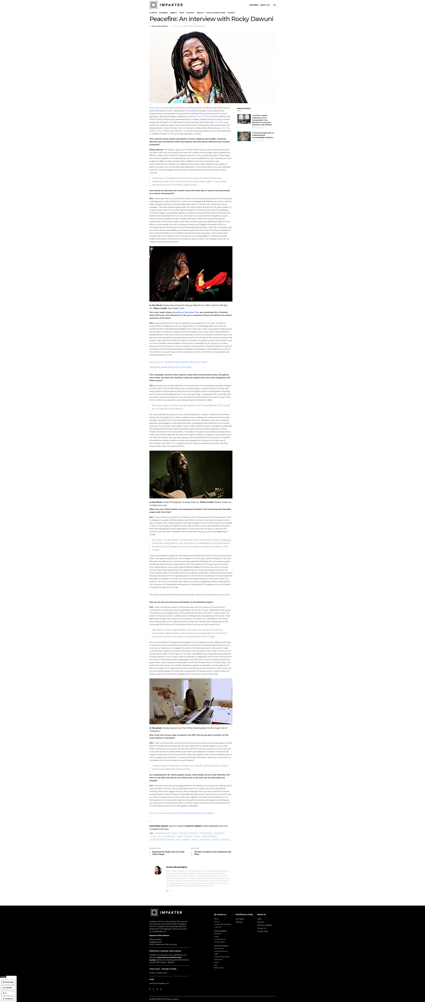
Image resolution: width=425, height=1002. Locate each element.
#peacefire (225, 595)
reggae (194, 839)
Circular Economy (220, 939)
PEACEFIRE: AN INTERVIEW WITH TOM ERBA (170, 367)
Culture (186, 26)
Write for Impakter (264, 925)
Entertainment (219, 948)
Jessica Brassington (160, 26)
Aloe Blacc (158, 131)
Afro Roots (183, 833)
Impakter (188, 836)
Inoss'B (197, 836)
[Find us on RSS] (161, 989)
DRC (159, 836)
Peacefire (219, 122)
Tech (181, 13)
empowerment (169, 836)
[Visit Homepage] (166, 5)
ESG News (240, 919)
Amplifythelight (206, 833)
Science (216, 962)
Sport (216, 965)
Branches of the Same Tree (185, 312)
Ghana (179, 836)
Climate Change (219, 942)
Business (163, 13)
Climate (153, 13)
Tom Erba (225, 128)
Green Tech (217, 927)
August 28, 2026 (258, 140)
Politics (190, 13)
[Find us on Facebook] (149, 989)
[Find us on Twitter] (153, 989)
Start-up (217, 921)
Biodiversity (218, 933)
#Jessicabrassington (162, 833)
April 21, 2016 (176, 26)
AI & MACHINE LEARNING (222, 924)
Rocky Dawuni (155, 108)
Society (231, 13)
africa (175, 833)
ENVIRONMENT (220, 931)
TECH (216, 919)
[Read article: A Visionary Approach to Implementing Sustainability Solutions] (244, 136)
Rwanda (216, 839)
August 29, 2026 (258, 127)
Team (259, 919)
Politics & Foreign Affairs (222, 957)
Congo (153, 836)
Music (191, 26)
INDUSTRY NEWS (221, 946)
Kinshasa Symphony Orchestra (162, 839)
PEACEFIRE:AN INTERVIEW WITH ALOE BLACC (186, 362)
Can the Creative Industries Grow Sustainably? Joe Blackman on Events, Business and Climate (261, 120)
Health (200, 13)
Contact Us (261, 928)
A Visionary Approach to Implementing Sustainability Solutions (263, 135)
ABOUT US (264, 5)
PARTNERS (253, 5)
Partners (260, 922)
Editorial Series (218, 968)
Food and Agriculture (221, 951)
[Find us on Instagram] (157, 989)
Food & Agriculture (215, 13)
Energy (173, 13)
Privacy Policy (262, 931)
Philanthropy (199, 26)
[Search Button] (275, 5)
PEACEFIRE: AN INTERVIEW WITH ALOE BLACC (193, 813)
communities (219, 833)
